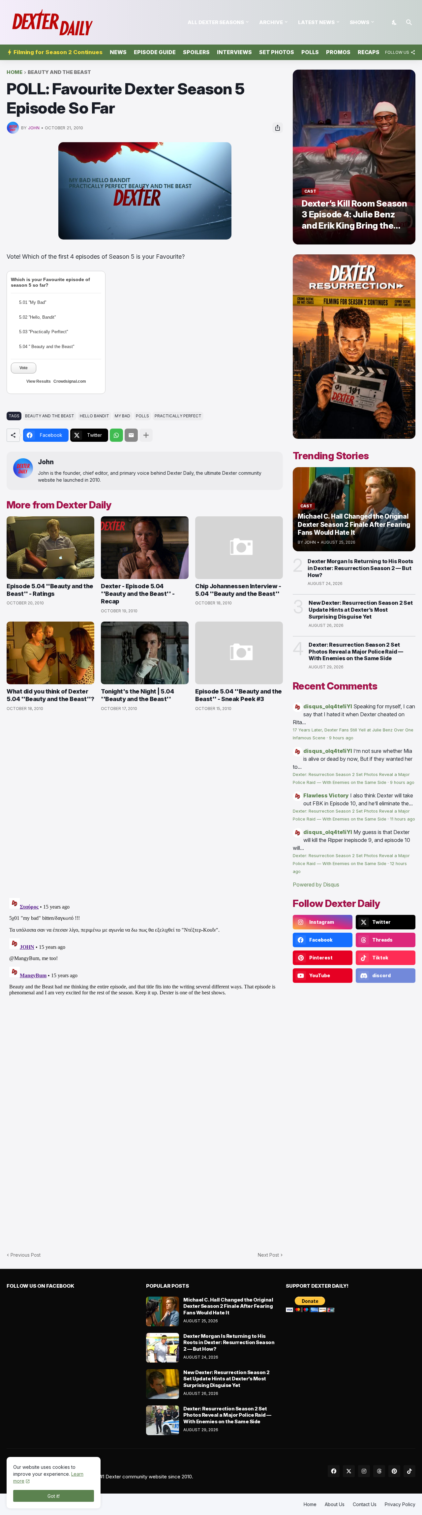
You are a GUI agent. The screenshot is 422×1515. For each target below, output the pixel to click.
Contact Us (365, 1504)
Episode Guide (155, 52)
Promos (338, 52)
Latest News (316, 22)
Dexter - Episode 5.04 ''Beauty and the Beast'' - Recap (137, 594)
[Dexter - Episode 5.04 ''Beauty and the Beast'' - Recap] (145, 547)
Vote (23, 368)
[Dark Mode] (394, 22)
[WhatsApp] (116, 435)
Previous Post (26, 1255)
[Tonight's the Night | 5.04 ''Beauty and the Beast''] (145, 653)
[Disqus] (145, 977)
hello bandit (94, 415)
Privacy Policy (400, 1504)
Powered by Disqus (316, 884)
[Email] (131, 435)
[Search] (409, 22)
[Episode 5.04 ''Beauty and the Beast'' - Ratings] (50, 547)
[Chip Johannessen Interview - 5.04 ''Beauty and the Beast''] (239, 547)
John (46, 462)
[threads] (379, 1471)
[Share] (277, 127)
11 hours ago (402, 819)
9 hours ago (341, 737)
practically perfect (178, 415)
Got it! (53, 1496)
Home (14, 72)
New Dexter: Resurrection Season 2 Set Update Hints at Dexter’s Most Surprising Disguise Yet (361, 609)
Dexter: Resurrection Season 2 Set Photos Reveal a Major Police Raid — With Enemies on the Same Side (356, 651)
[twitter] (349, 1471)
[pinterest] (394, 1471)
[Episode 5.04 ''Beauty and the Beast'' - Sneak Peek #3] (239, 653)
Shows (359, 22)
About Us (335, 1504)
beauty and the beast (59, 72)
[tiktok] (409, 1471)
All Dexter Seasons (216, 22)
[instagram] (364, 1471)
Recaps (368, 52)
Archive (271, 22)
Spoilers (196, 52)
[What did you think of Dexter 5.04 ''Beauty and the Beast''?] (50, 653)
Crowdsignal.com (69, 381)
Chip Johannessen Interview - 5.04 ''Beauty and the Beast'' (238, 590)
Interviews (234, 52)
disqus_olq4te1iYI (327, 706)
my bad (122, 415)
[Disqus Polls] (145, 805)
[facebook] (334, 1471)
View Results (38, 381)
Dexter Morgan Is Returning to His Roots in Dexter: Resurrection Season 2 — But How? (360, 568)
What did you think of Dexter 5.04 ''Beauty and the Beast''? (50, 695)
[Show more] (146, 435)
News (118, 52)
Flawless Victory (326, 795)
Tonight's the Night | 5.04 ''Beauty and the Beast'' (137, 695)
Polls (310, 52)
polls (142, 415)
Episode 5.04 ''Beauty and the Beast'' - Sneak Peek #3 (238, 695)
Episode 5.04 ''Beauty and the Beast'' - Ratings (50, 590)
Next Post (268, 1255)
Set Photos (276, 52)
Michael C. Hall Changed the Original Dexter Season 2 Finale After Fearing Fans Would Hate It (228, 1306)
